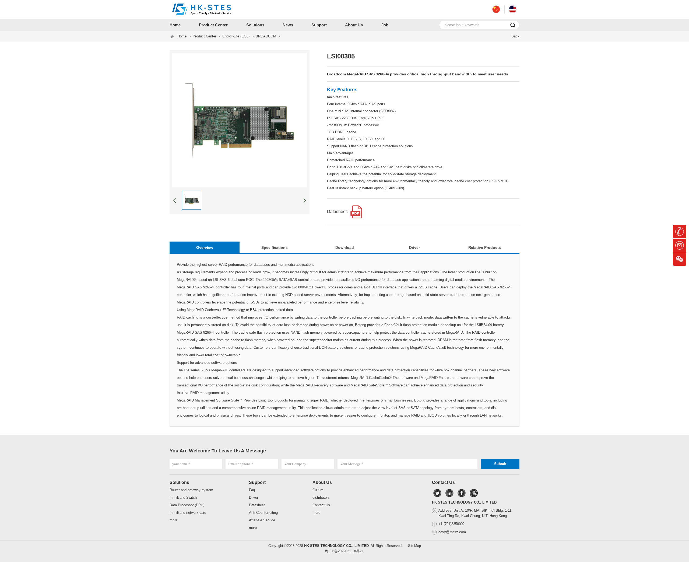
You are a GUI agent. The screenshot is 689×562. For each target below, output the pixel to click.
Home (182, 36)
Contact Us (321, 505)
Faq (252, 490)
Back (515, 36)
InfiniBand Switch (183, 497)
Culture (318, 490)
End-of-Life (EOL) (235, 36)
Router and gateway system (191, 490)
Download (344, 247)
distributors (321, 497)
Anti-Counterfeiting (263, 513)
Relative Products (484, 247)
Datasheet (257, 505)
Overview (204, 247)
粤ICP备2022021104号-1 (344, 551)
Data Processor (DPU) (187, 505)
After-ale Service (262, 520)
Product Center (204, 36)
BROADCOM (266, 36)
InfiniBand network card (188, 513)
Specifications (274, 247)
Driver (414, 247)
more (173, 520)
